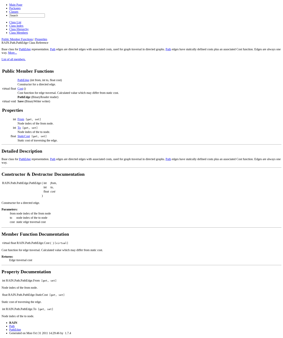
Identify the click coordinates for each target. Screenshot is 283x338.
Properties (41, 39)
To (19, 127)
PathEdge (25, 49)
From (21, 119)
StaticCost (24, 136)
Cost (20, 88)
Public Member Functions (17, 39)
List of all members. (14, 59)
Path (52, 49)
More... (12, 52)
